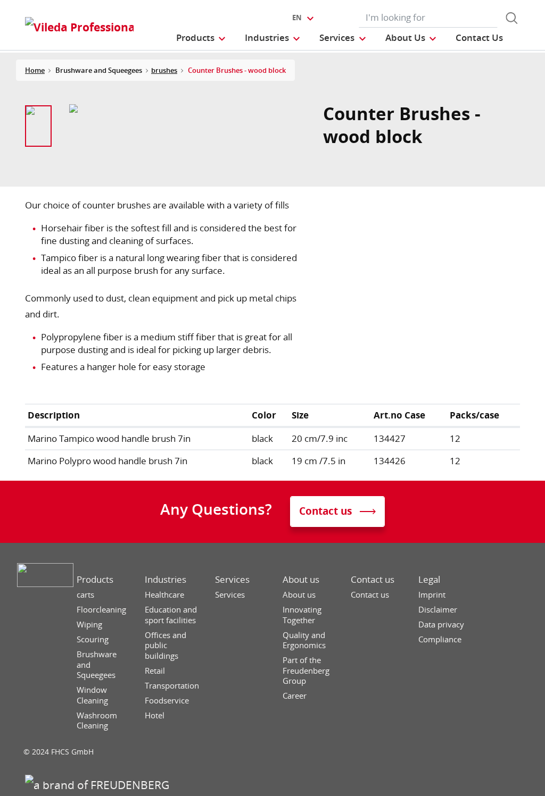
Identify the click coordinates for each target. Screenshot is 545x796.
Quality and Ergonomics (304, 640)
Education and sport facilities (171, 615)
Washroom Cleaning (97, 720)
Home (35, 70)
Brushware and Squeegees (97, 664)
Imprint (431, 595)
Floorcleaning (101, 610)
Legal (429, 579)
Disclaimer (437, 610)
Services (232, 579)
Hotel (154, 715)
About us (301, 579)
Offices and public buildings (165, 645)
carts (85, 595)
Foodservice (167, 701)
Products (95, 579)
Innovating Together (302, 615)
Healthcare (164, 595)
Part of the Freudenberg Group (306, 670)
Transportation (172, 686)
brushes (164, 70)
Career (295, 696)
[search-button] (511, 18)
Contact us (372, 579)
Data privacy (441, 624)
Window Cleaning (92, 695)
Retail (155, 671)
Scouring (93, 639)
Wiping (89, 624)
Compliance (439, 639)
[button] (201, 37)
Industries (165, 579)
